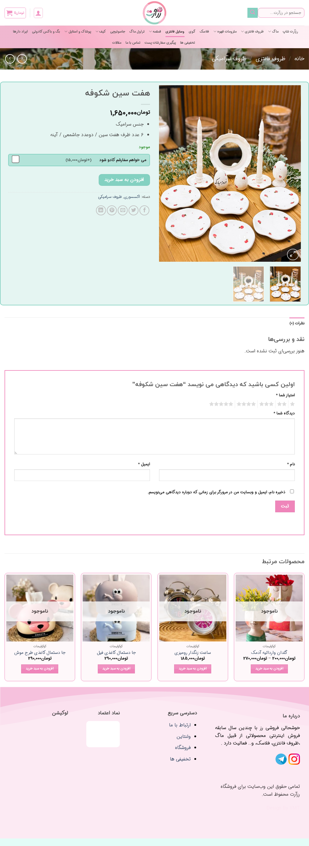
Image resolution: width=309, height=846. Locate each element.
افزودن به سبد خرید (124, 179)
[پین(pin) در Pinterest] (112, 210)
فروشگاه (183, 747)
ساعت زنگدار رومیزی (192, 653)
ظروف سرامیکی (229, 59)
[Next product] (22, 59)
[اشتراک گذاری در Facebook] (144, 210)
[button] (38, 13)
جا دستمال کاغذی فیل (116, 653)
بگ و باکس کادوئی (46, 31)
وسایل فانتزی (174, 31)
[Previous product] (9, 59)
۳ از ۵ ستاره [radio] (267, 404)
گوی (192, 31)
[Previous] (290, 173)
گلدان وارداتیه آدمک (269, 653)
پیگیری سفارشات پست (160, 42)
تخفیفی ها (187, 42)
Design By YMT (283, 808)
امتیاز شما (285, 395)
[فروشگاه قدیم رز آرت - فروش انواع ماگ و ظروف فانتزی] (154, 13)
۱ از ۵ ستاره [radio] (293, 404)
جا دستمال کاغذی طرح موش (39, 653)
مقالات (116, 42)
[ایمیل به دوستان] (123, 210)
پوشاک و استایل (79, 31)
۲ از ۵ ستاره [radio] (282, 404)
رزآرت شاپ (290, 31)
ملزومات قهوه (227, 31)
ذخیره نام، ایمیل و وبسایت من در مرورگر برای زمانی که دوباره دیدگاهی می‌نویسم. (216, 492)
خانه (299, 59)
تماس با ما (133, 42)
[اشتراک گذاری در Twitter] (134, 210)
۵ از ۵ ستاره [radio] (222, 404)
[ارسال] (252, 13)
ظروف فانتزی (254, 31)
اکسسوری (132, 197)
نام (291, 464)
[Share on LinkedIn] (101, 210)
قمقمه (157, 31)
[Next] (165, 173)
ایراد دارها (20, 31)
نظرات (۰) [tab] (296, 323)
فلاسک (204, 31)
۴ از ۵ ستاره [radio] (247, 404)
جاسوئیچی (117, 31)
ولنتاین (184, 736)
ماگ (275, 31)
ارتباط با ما (180, 725)
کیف (102, 31)
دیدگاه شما (284, 414)
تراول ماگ (137, 31)
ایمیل (144, 464)
